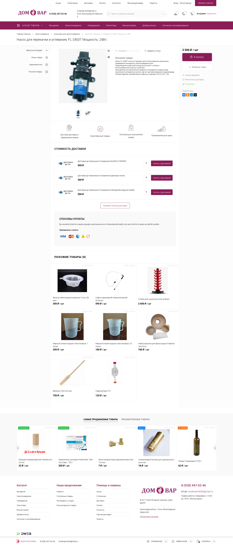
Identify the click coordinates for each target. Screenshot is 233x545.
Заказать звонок (205, 3)
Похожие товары (35, 72)
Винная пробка (23, 510)
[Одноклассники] (187, 94)
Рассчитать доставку (194, 80)
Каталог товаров (31, 25)
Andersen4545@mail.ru (200, 491)
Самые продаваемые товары (100, 419)
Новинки (60, 492)
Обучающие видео (135, 3)
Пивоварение (22, 501)
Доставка (88, 3)
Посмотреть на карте (149, 517)
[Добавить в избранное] (108, 51)
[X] (195, 94)
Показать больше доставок (115, 206)
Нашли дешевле (192, 75)
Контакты (116, 3)
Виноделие (21, 492)
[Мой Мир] (191, 94)
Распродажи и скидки (65, 501)
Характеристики (35, 65)
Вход (176, 3)
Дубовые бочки (23, 514)
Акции (58, 3)
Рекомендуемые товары (66, 505)
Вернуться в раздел (34, 50)
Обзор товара (36, 58)
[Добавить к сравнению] (108, 57)
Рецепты (153, 3)
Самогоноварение (24, 496)
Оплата (102, 3)
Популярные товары (65, 496)
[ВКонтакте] (184, 94)
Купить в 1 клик (199, 67)
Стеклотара (21, 505)
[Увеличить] (83, 76)
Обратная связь (28, 541)
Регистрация (185, 3)
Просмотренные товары (135, 419)
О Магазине (72, 3)
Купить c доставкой (162, 163)
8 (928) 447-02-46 (47, 541)
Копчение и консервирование (28, 519)
